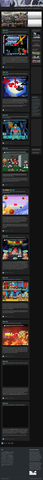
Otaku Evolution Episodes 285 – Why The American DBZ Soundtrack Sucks (36, 114)
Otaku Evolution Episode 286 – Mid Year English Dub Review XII (15, 149)
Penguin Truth (7, 230)
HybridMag (40, 478)
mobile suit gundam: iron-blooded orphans (5, 463)
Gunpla (26, 8)
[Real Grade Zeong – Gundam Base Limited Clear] (14, 19)
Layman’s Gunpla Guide (36, 8)
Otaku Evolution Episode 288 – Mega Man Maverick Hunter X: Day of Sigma (36, 100)
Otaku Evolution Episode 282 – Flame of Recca (12, 323)
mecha (2, 462)
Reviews (22, 8)
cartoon (7, 454)
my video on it (18, 433)
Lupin (2, 461)
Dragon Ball (10, 455)
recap (6, 464)
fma (5, 456)
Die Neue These (6, 455)
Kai (4, 460)
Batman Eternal (11, 453)
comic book (10, 454)
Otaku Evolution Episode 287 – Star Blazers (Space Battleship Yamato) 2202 (36, 103)
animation (2, 452)
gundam (11, 458)
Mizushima (4, 462)
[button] (24, 12)
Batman (9, 453)
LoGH (13, 460)
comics (2, 455)
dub (1, 456)
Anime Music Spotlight (4, 453)
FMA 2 (9, 456)
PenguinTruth (31, 453)
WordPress (35, 478)
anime (6, 452)
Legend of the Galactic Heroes (8, 460)
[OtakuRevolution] (21, 3)
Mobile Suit (7, 462)
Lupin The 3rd (7, 461)
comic (8, 454)
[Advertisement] (36, 80)
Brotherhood (3, 454)
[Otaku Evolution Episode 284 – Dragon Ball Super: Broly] (35, 23)
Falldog (30, 452)
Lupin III (4, 461)
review (8, 464)
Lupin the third (10, 461)
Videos (19, 8)
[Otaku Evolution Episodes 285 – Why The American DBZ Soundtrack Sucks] (35, 15)
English (4, 456)
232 (9, 443)
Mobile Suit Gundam (11, 462)
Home (16, 8)
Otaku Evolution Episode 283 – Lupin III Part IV (12, 279)
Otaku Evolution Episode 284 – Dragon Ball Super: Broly (14, 237)
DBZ (4, 455)
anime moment (11, 452)
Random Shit (30, 8)
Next (12, 443)
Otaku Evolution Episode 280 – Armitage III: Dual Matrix (14, 404)
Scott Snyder (11, 464)
